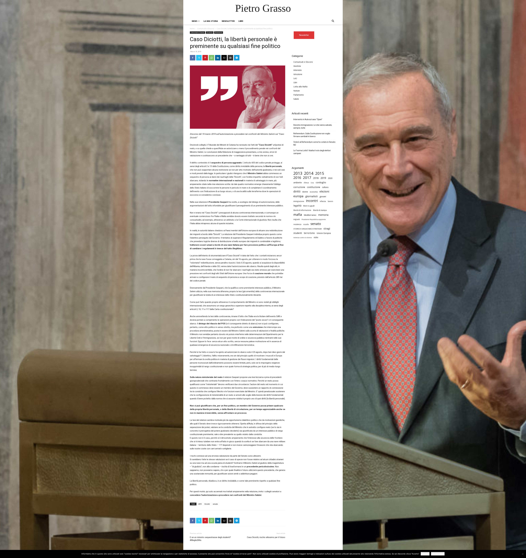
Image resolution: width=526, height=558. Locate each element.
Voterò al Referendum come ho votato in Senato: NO (314, 143)
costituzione (313, 187)
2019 (199, 504)
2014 (308, 173)
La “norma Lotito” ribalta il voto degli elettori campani (312, 151)
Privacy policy (438, 554)
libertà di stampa (320, 210)
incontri (312, 200)
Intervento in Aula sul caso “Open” (307, 119)
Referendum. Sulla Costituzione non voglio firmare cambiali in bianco (311, 134)
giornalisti (311, 196)
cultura (325, 187)
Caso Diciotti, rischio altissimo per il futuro (266, 537)
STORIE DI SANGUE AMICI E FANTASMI (307, 229)
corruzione (299, 187)
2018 (316, 178)
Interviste (297, 70)
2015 (319, 173)
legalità (297, 205)
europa (298, 196)
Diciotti (207, 504)
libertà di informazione (302, 210)
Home (192, 28)
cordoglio (321, 182)
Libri (240, 21)
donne (305, 191)
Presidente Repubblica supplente (314, 219)
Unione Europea (324, 233)
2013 (297, 173)
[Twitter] (199, 57)
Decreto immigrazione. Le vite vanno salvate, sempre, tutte (312, 126)
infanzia (323, 201)
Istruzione (297, 74)
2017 (307, 177)
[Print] (230, 57)
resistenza (297, 224)
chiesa (306, 182)
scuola (306, 224)
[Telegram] (236, 57)
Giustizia (210, 32)
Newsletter (228, 21)
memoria (323, 214)
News (194, 21)
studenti (297, 233)
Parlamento (218, 32)
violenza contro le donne (302, 237)
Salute (296, 99)
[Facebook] (192, 57)
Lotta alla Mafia (300, 86)
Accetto (425, 554)
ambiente (297, 182)
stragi (327, 228)
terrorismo (309, 233)
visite (316, 237)
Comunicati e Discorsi (205, 28)
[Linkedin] (218, 57)
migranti (296, 219)
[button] (333, 21)
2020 (330, 178)
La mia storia (211, 21)
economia (314, 192)
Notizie (296, 90)
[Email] (224, 57)
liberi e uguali (309, 206)
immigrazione (298, 201)
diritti (296, 191)
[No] (522, 554)
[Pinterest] (205, 57)
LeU (295, 78)
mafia (297, 214)
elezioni (324, 191)
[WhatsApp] (211, 57)
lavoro (330, 201)
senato (215, 504)
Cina (312, 183)
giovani (323, 196)
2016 (297, 177)
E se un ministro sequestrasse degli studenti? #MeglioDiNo (210, 538)
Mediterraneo (310, 215)
